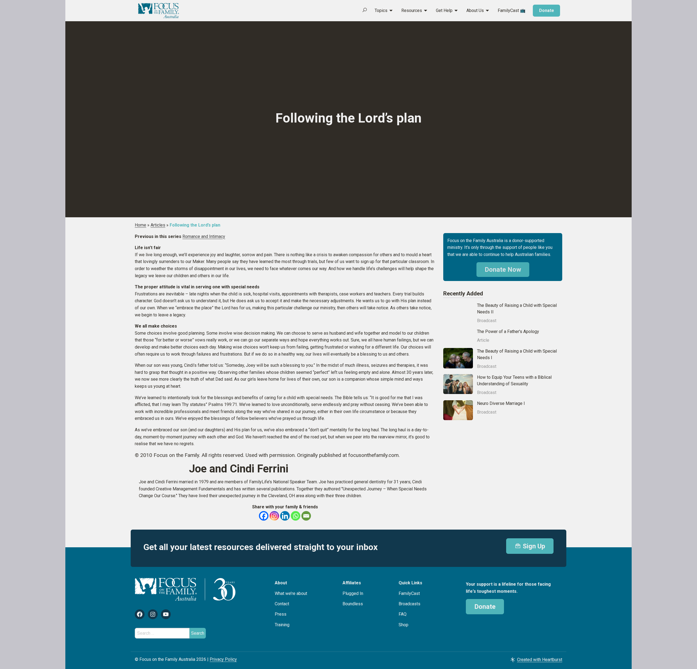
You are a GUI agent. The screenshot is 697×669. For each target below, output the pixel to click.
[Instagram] (274, 516)
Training (282, 624)
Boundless (353, 603)
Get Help (444, 10)
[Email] (306, 516)
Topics (381, 10)
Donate (546, 10)
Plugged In (353, 593)
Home (140, 225)
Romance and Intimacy (203, 236)
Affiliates (352, 582)
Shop (403, 624)
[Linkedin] (285, 516)
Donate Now (503, 269)
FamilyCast (409, 593)
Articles (158, 225)
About (281, 582)
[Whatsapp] (295, 516)
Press (280, 614)
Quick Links (410, 582)
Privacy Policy (223, 659)
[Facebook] (263, 516)
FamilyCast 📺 (511, 10)
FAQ (402, 614)
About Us (475, 10)
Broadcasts (409, 603)
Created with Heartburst (539, 659)
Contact (282, 603)
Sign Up (533, 546)
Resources (411, 10)
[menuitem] (380, 10)
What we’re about (291, 593)
